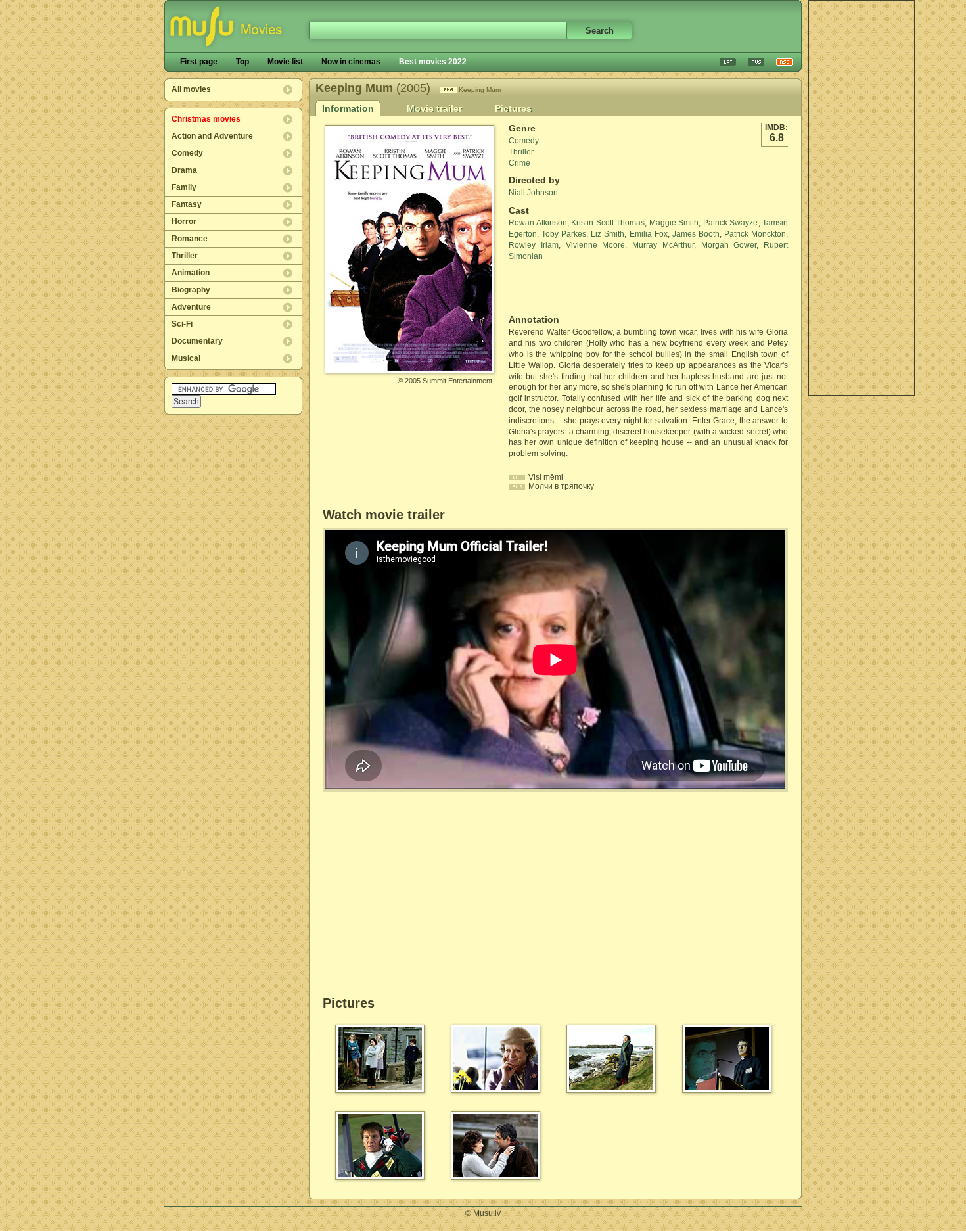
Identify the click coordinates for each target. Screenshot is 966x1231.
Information (348, 108)
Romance (190, 238)
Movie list (285, 61)
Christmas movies (206, 119)
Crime (519, 163)
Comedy (187, 153)
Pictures (513, 108)
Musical (186, 358)
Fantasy (187, 204)
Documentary (197, 341)
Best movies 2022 (433, 61)
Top (242, 61)
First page (199, 61)
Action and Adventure (212, 136)
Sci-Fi (182, 324)
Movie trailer (434, 108)
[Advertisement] (861, 198)
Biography (191, 289)
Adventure (191, 307)
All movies (191, 89)
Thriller (185, 255)
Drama (184, 170)
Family (184, 187)
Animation (191, 272)
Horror (184, 221)
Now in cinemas (350, 61)
